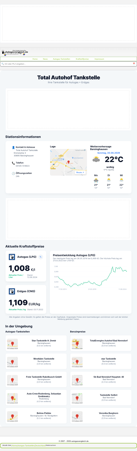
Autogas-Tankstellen (61, 59)
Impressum (99, 59)
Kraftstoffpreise (82, 59)
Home (35, 59)
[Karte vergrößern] (68, 162)
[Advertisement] (68, 23)
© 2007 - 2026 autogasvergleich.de (74, 441)
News (45, 59)
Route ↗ (80, 172)
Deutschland (40, 445)
